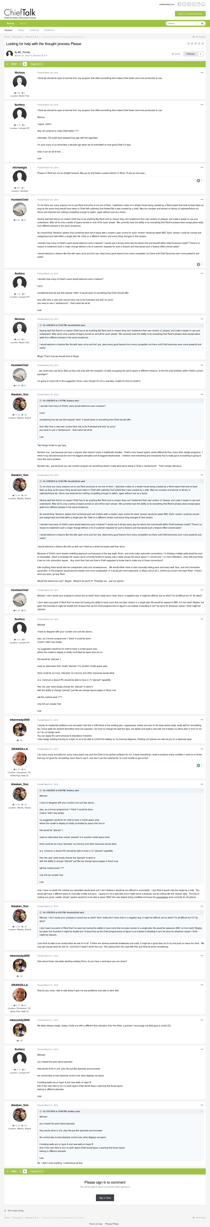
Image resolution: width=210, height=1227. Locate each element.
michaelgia (20, 167)
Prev (13, 64)
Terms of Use (95, 1223)
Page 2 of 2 (36, 64)
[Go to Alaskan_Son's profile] (20, 404)
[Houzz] (198, 4)
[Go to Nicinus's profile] (20, 82)
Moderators (49, 30)
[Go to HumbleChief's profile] (20, 209)
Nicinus (20, 72)
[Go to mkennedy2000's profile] (20, 730)
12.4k (17, 414)
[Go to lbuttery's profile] (20, 114)
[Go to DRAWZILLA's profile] (20, 759)
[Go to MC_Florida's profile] (9, 54)
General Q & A (40, 55)
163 (25, 414)
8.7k (18, 769)
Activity (23, 23)
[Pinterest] (194, 4)
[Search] (202, 23)
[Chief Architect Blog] (203, 4)
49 (24, 769)
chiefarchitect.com (166, 4)
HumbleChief (19, 200)
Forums (8, 30)
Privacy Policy (112, 1223)
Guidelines (34, 30)
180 (21, 740)
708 (18, 92)
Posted (47, 72)
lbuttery (20, 105)
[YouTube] (184, 4)
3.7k (18, 125)
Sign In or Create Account (190, 13)
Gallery (21, 30)
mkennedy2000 (20, 720)
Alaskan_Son (19, 394)
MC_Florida (24, 52)
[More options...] (202, 72)
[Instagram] (189, 4)
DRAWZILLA (20, 749)
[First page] (7, 64)
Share (177, 53)
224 (18, 187)
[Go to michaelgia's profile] (20, 177)
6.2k (18, 219)
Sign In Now (105, 1197)
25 (24, 219)
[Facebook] (179, 4)
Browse (10, 23)
